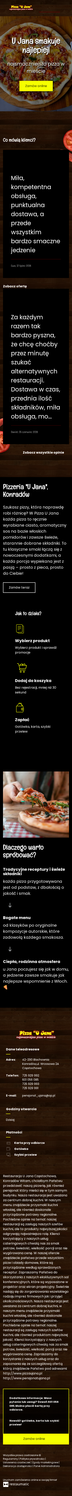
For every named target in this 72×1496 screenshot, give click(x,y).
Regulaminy (11, 1459)
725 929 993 (30, 1084)
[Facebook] (6, 1473)
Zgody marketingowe (45, 1462)
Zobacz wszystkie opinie (44, 452)
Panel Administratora (47, 1466)
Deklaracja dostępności (18, 1466)
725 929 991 (30, 1088)
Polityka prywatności (32, 1459)
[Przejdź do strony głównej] (21, 8)
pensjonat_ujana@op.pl (38, 1096)
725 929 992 (30, 1075)
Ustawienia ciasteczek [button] (17, 1462)
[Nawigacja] (56, 6)
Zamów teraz (19, 587)
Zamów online (36, 86)
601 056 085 (30, 1080)
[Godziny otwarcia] (31, 1120)
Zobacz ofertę (15, 286)
